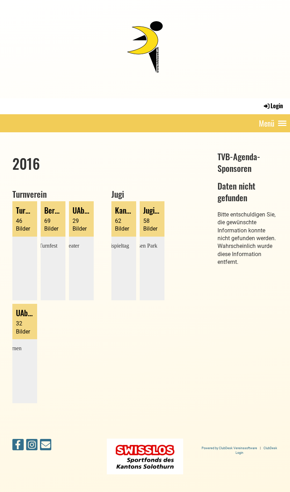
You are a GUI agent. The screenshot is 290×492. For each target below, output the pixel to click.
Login (277, 106)
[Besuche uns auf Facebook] (18, 446)
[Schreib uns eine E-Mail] (45, 446)
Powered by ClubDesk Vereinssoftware (229, 448)
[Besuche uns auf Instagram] (31, 446)
